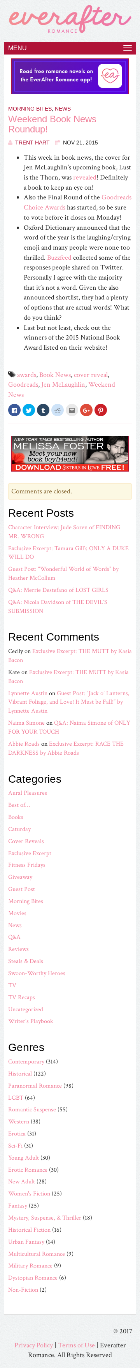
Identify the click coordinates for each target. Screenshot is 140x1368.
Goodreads (23, 384)
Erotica (17, 1134)
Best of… (19, 805)
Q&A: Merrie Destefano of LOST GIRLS (58, 590)
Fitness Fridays (27, 865)
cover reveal (91, 374)
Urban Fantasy (26, 1242)
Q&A (14, 937)
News (63, 109)
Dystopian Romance (33, 1278)
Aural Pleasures (27, 793)
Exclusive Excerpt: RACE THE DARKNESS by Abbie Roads (66, 748)
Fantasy (17, 1206)
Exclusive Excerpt (29, 853)
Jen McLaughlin (63, 384)
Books (15, 817)
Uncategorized (25, 1009)
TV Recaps (21, 997)
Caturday (19, 829)
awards (26, 374)
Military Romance (30, 1266)
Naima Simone (26, 723)
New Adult (21, 1182)
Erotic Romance (27, 1170)
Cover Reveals (26, 841)
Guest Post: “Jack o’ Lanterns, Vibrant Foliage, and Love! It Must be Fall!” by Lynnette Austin (69, 702)
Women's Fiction (29, 1194)
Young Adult (23, 1158)
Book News (55, 374)
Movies (17, 913)
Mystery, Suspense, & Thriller (44, 1218)
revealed (84, 177)
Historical (20, 1074)
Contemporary (26, 1062)
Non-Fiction (23, 1290)
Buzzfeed (59, 257)
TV (12, 985)
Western (18, 1122)
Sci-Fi (15, 1146)
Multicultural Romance (36, 1254)
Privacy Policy (33, 1345)
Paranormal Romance (35, 1086)
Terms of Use (76, 1345)
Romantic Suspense (32, 1110)
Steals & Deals (25, 961)
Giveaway (20, 877)
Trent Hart (32, 142)
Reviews (18, 949)
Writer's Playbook (30, 1021)
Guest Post (21, 889)
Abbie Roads (24, 744)
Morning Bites (30, 109)
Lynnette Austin (27, 693)
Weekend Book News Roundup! (52, 124)
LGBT (15, 1098)
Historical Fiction (29, 1230)
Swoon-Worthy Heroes (36, 973)
